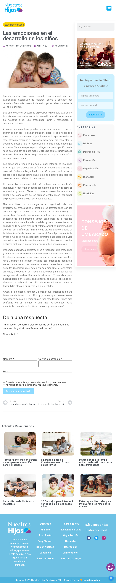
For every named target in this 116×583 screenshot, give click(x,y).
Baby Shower (45, 541)
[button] (108, 8)
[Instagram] (104, 538)
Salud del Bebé (45, 558)
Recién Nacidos (45, 547)
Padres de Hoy (91, 151)
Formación (89, 160)
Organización (90, 168)
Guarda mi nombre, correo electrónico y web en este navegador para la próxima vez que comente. (36, 383)
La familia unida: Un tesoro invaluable (18, 502)
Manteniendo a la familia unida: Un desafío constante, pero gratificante (96, 462)
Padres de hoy (71, 523)
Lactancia (45, 552)
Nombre (8, 359)
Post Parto (45, 535)
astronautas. (94, 580)
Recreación (89, 185)
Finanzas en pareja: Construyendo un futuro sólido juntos (55, 462)
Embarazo (89, 135)
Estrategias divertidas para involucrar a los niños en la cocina (95, 504)
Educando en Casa (14, 24)
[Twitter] (96, 538)
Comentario (10, 334)
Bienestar (88, 177)
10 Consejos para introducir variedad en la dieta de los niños (57, 504)
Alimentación (70, 552)
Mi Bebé (87, 143)
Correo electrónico (50, 359)
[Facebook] (89, 538)
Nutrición (88, 193)
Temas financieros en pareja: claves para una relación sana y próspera (20, 462)
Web (5, 371)
